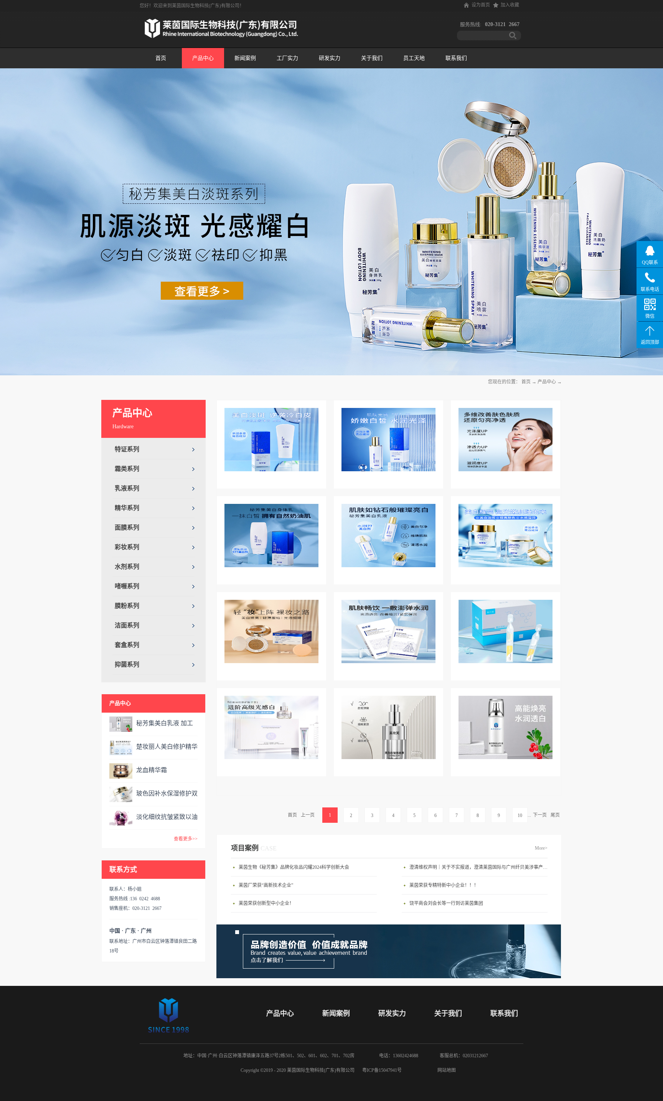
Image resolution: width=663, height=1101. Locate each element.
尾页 (555, 815)
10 (520, 815)
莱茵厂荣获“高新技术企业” (266, 885)
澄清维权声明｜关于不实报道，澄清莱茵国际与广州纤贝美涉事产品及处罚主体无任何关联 (480, 867)
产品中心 (547, 382)
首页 (160, 58)
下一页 (540, 815)
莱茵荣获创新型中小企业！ (266, 903)
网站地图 (445, 1070)
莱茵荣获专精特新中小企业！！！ (443, 885)
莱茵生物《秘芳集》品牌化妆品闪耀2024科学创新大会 (294, 867)
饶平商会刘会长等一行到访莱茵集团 (446, 903)
